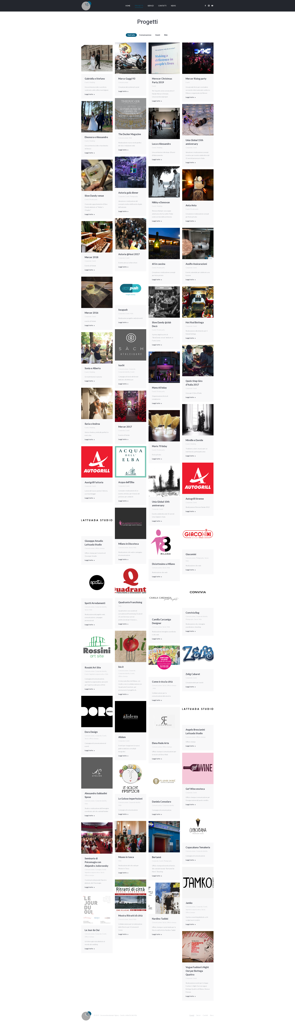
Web (165, 35)
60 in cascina (158, 263)
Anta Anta (191, 205)
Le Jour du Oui (92, 930)
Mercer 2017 (125, 426)
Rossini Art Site (93, 667)
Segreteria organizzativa (96, 674)
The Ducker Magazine (129, 134)
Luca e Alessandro (161, 143)
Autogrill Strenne (195, 498)
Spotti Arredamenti (95, 603)
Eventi (157, 35)
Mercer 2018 (91, 257)
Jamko (189, 902)
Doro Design (91, 731)
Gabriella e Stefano (95, 78)
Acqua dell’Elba (126, 482)
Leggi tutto (89, 94)
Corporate (189, 148)
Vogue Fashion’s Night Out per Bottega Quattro (197, 971)
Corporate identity (124, 372)
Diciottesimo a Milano (163, 564)
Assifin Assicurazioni (196, 263)
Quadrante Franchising (130, 602)
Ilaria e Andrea (92, 423)
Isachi (121, 365)
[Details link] (96, 58)
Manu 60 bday (159, 387)
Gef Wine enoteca (195, 788)
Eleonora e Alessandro (96, 137)
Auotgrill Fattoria (94, 482)
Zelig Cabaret (193, 674)
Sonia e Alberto (93, 368)
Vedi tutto (131, 35)
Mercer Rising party (196, 78)
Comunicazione (145, 35)
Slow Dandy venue (94, 195)
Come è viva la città (162, 681)
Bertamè (156, 857)
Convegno (98, 869)
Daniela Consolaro (161, 801)
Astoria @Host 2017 (129, 254)
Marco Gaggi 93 (126, 78)
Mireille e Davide (194, 440)
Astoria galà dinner (128, 192)
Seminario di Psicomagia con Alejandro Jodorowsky (96, 862)
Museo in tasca (126, 857)
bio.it (121, 666)
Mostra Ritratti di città (130, 915)
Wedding (92, 82)
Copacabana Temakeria (198, 847)
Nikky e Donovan (161, 202)
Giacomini (191, 554)
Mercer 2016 (91, 312)
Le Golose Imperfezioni (130, 798)
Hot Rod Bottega (195, 322)
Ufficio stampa (100, 548)
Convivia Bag (192, 612)
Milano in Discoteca (128, 543)
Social (131, 547)
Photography (134, 196)
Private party (93, 199)
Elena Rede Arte (160, 743)
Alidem (122, 737)
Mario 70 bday (159, 446)
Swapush (123, 309)
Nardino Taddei (160, 918)
